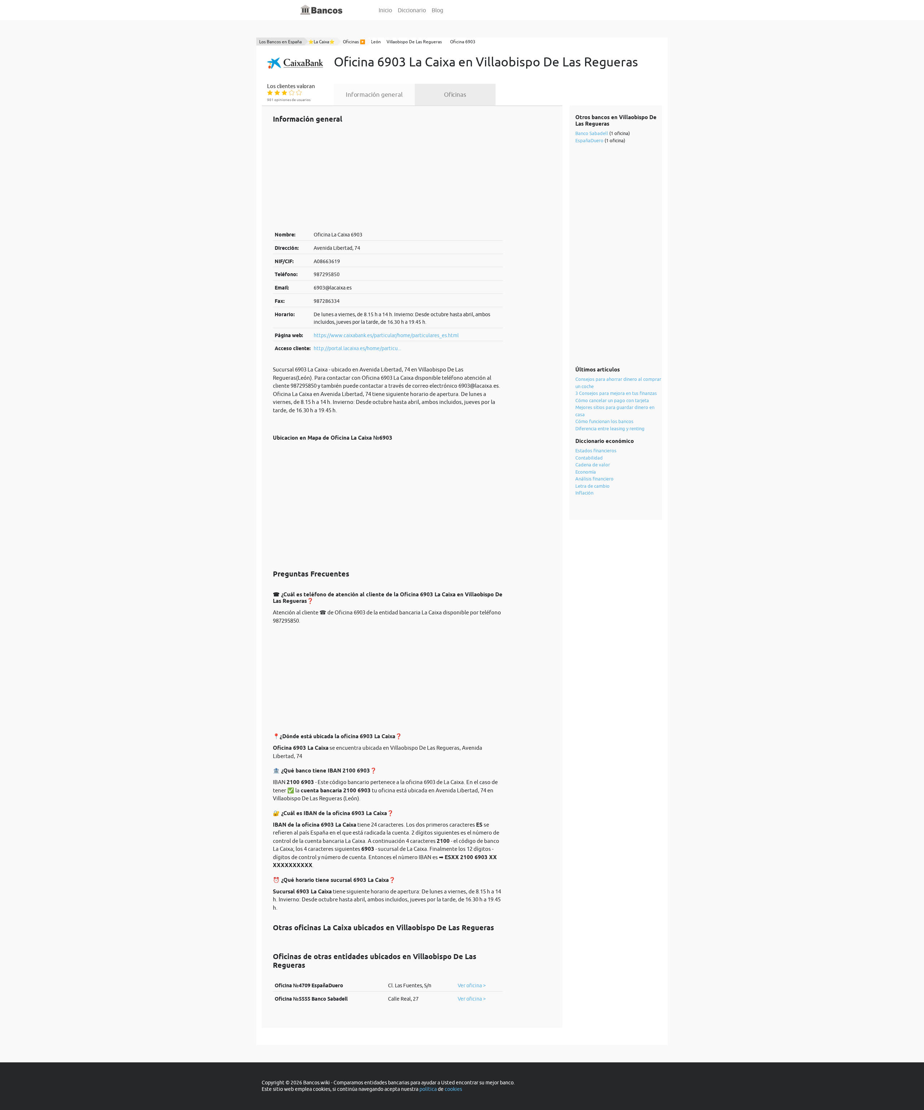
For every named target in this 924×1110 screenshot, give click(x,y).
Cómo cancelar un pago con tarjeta (612, 400)
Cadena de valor (592, 464)
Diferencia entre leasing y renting (610, 428)
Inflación (584, 493)
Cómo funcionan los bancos (604, 421)
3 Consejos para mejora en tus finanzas (616, 393)
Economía (585, 472)
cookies (453, 1089)
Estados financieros (595, 450)
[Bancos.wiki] (321, 10)
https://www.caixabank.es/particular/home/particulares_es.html (386, 335)
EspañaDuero (589, 140)
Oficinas (455, 94)
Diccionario (412, 10)
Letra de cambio (592, 486)
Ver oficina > (472, 985)
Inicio (385, 10)
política (428, 1089)
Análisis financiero (594, 479)
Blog (437, 10)
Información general (374, 94)
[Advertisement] (388, 176)
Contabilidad (589, 458)
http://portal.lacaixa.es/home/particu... (357, 348)
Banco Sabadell (591, 133)
